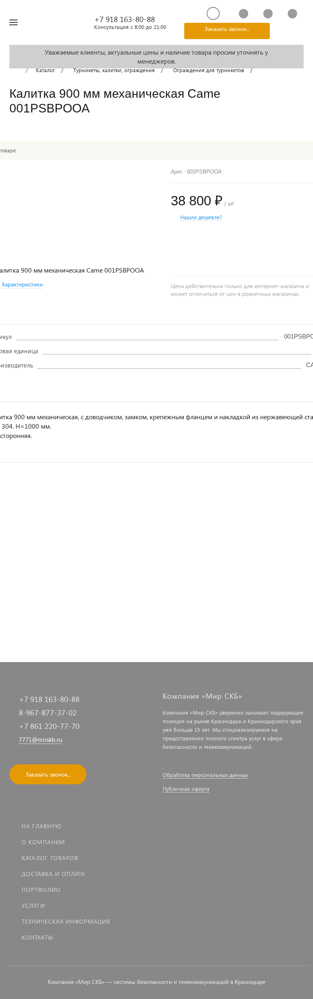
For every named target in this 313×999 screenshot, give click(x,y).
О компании (43, 842)
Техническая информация (66, 921)
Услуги (33, 905)
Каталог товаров (50, 858)
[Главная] (14, 71)
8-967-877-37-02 (48, 712)
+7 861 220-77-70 (49, 726)
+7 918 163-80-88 (124, 19)
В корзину (117, 623)
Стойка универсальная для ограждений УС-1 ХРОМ (150, 585)
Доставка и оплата (53, 874)
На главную (42, 826)
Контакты (37, 937)
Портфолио (41, 889)
